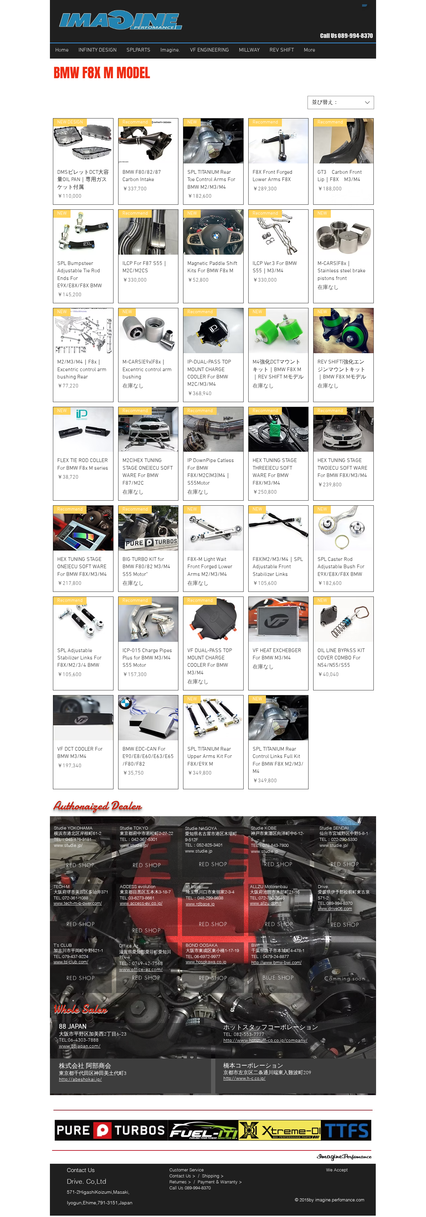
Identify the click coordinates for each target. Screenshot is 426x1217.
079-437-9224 (75, 956)
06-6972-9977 (207, 956)
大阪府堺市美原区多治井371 (81, 891)
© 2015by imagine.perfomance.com (330, 1199)
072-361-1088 (75, 897)
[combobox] (341, 102)
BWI (255, 945)
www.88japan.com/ (80, 1046)
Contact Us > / (185, 1175)
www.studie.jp (198, 850)
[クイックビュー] (279, 619)
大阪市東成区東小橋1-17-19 (212, 950)
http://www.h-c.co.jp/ (244, 1079)
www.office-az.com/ (141, 970)
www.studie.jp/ (68, 845)
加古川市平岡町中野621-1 (78, 950)
